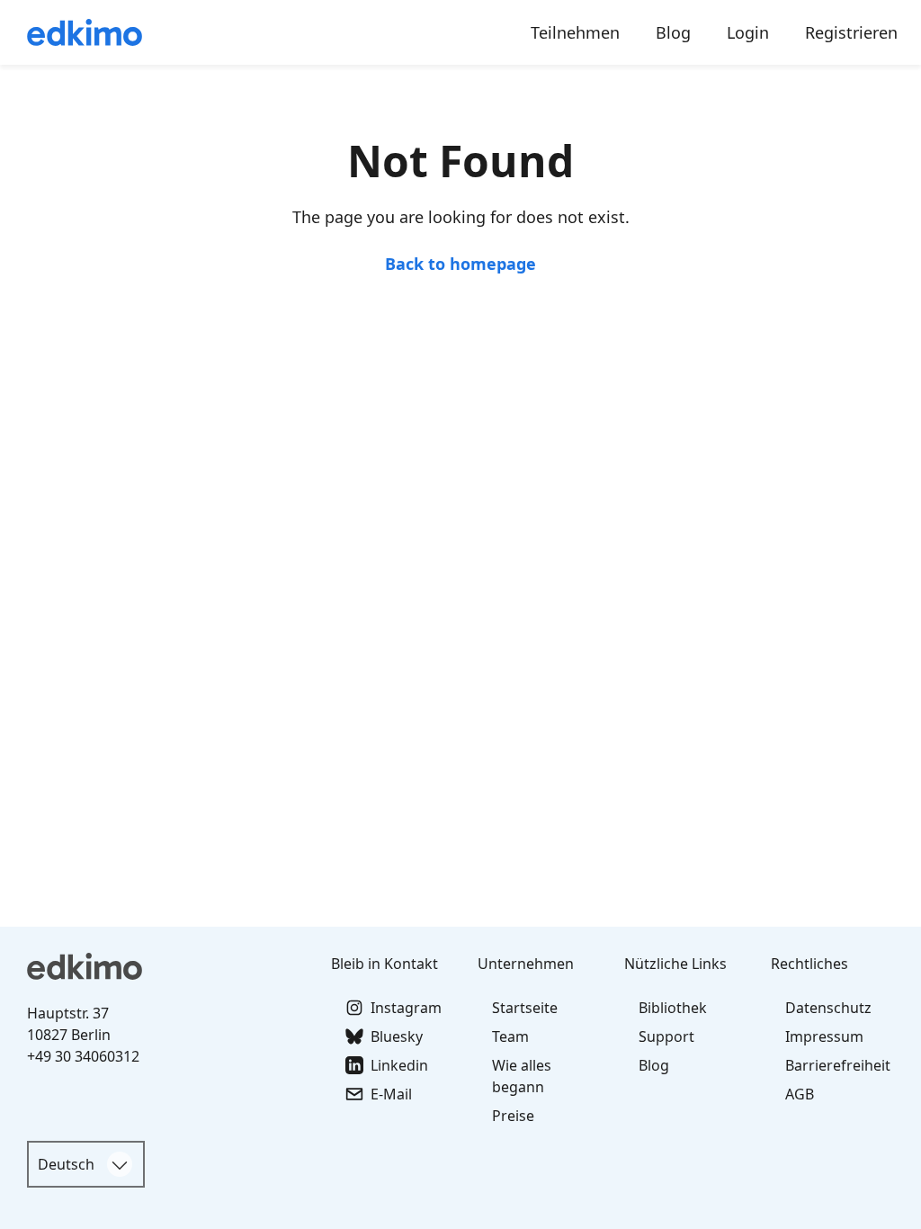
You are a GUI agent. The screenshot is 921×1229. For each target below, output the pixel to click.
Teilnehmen (575, 32)
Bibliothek (673, 1008)
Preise (513, 1116)
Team (510, 1036)
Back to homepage (460, 263)
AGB (799, 1094)
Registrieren (851, 32)
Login (748, 32)
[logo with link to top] (167, 966)
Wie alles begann (521, 1076)
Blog (673, 32)
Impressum (824, 1036)
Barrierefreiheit (837, 1065)
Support (666, 1036)
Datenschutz (828, 1008)
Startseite (525, 1008)
